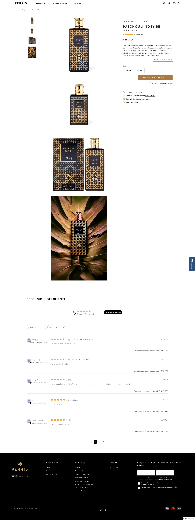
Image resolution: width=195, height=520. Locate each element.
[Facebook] (96, 510)
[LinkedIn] (105, 510)
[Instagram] (100, 510)
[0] (174, 3)
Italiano (113, 468)
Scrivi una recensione (113, 312)
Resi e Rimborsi (80, 471)
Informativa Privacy (82, 478)
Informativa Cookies (82, 481)
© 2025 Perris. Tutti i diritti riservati (25, 509)
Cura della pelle (58, 3)
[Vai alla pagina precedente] (91, 442)
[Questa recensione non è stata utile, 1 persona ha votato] (166, 391)
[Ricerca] (164, 3)
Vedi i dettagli (150, 96)
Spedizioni (78, 467)
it (157, 3)
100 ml (128, 70)
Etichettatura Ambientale (84, 484)
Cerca (48, 467)
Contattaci (49, 471)
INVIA (179, 473)
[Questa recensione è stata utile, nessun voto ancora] (162, 371)
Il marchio (77, 3)
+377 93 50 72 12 (51, 474)
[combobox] (36, 327)
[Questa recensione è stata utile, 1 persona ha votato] (162, 350)
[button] (189, 518)
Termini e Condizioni (82, 474)
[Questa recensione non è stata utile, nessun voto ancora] (166, 350)
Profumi (40, 3)
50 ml (139, 70)
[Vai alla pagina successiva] (103, 442)
